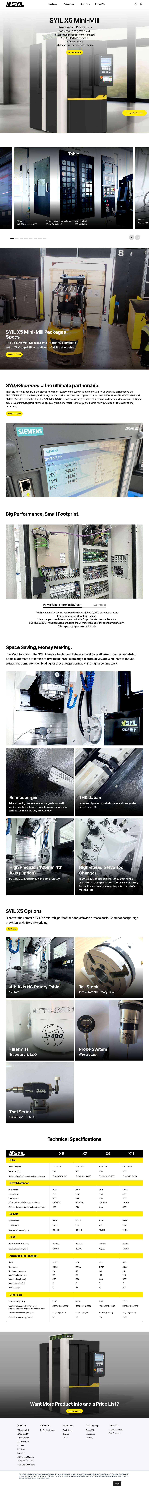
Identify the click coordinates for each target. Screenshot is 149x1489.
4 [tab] (26, 238)
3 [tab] (21, 238)
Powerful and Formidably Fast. (62, 604)
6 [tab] (35, 238)
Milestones (90, 1434)
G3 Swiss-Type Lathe (26, 1465)
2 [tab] (17, 238)
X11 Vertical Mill (23, 1442)
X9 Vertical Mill (23, 1438)
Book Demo (68, 1430)
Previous (131, 237)
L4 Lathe (21, 1453)
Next (137, 237)
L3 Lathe (20, 1449)
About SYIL (90, 1430)
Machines (53, 4)
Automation (69, 4)
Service (66, 1434)
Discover (84, 4)
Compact (100, 604)
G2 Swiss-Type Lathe (26, 1461)
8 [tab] (44, 238)
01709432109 (117, 1430)
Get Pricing (12, 929)
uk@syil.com (116, 1433)
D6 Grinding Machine (25, 1457)
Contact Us (100, 4)
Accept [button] (117, 1484)
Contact (89, 1438)
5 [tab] (30, 238)
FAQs (65, 1438)
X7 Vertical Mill (23, 1434)
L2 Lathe (20, 1445)
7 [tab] (40, 238)
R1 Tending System (48, 1430)
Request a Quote (74, 52)
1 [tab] (12, 238)
